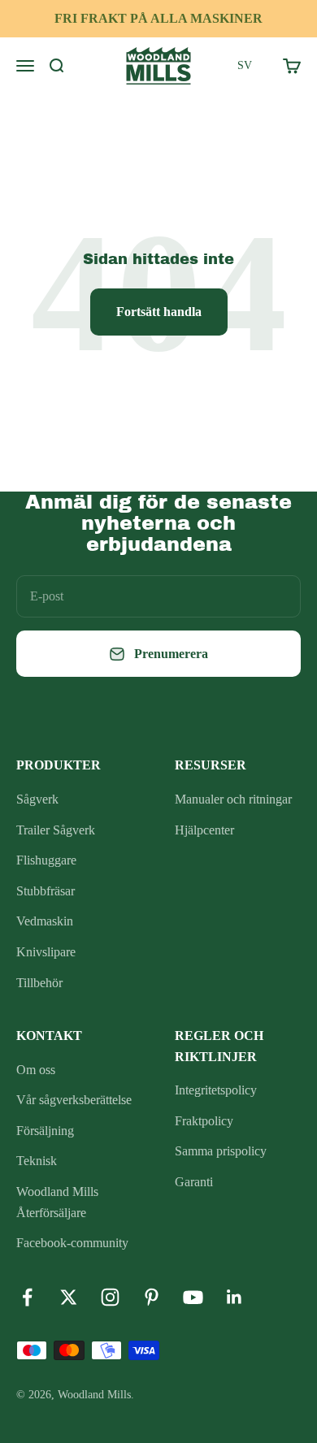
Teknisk (36, 1161)
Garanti (194, 1182)
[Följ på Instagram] (110, 1297)
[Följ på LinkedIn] (234, 1297)
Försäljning (45, 1131)
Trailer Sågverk (55, 830)
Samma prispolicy (221, 1151)
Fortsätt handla (159, 311)
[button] (244, 66)
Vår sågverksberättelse (74, 1100)
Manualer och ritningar (233, 799)
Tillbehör (39, 983)
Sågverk (37, 799)
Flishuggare (46, 860)
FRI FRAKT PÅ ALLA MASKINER (158, 18)
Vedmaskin (44, 921)
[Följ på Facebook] (27, 1297)
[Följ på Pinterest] (152, 1297)
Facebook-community (72, 1243)
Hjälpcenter (204, 830)
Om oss (35, 1070)
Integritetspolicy (216, 1090)
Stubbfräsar (45, 891)
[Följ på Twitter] (69, 1297)
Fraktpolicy (204, 1121)
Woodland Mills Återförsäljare (57, 1202)
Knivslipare (46, 952)
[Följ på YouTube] (193, 1297)
